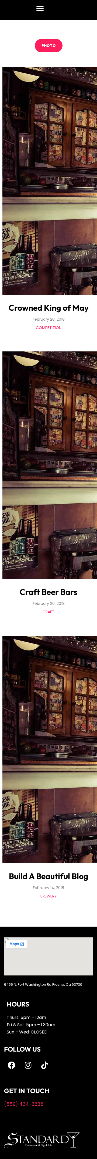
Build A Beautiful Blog (48, 876)
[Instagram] (28, 1065)
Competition (48, 327)
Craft (48, 612)
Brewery (48, 896)
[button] (40, 9)
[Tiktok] (44, 1065)
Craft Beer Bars (48, 592)
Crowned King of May (49, 308)
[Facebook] (11, 1065)
